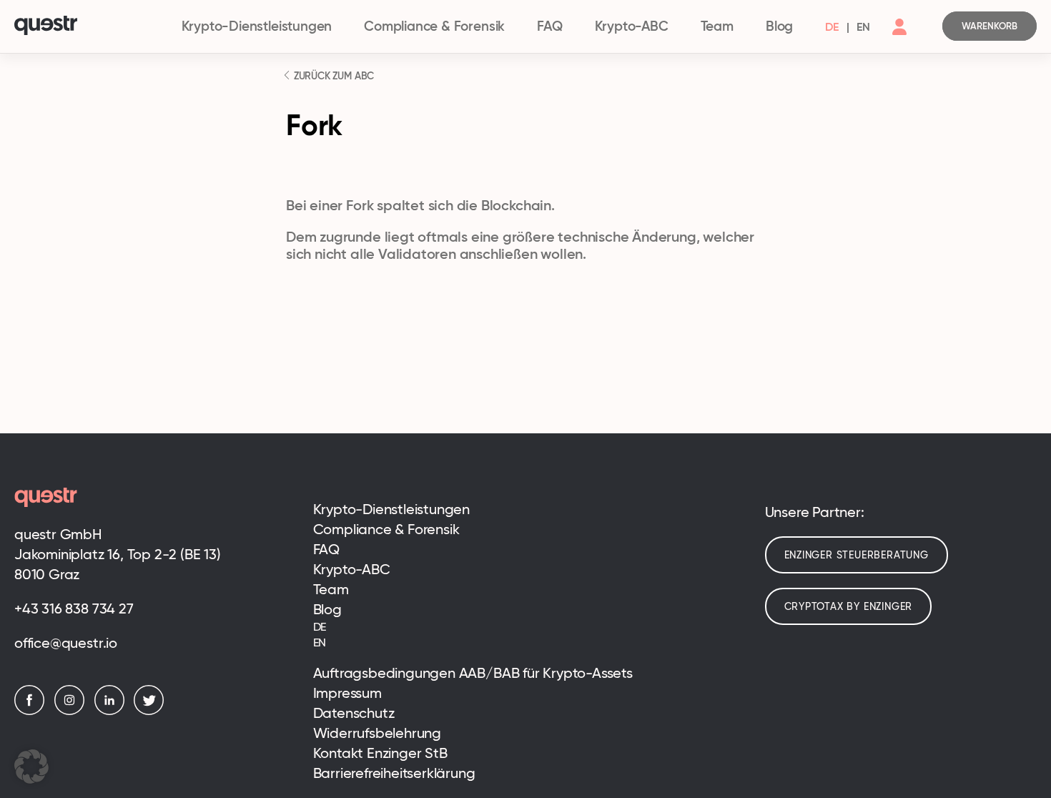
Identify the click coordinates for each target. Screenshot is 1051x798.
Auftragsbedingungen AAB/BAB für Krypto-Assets (473, 672)
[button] (31, 766)
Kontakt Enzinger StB (380, 753)
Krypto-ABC (631, 26)
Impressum (347, 692)
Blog (779, 26)
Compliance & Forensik (434, 26)
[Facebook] (32, 711)
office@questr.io (65, 642)
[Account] (899, 38)
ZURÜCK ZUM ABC (332, 75)
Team (717, 26)
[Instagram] (73, 711)
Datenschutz (354, 712)
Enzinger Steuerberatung (856, 554)
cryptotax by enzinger (848, 606)
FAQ (549, 26)
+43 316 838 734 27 (74, 608)
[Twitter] (152, 711)
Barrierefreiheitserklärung (394, 773)
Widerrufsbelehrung (377, 733)
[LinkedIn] (113, 711)
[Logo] (91, 27)
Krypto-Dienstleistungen (257, 26)
